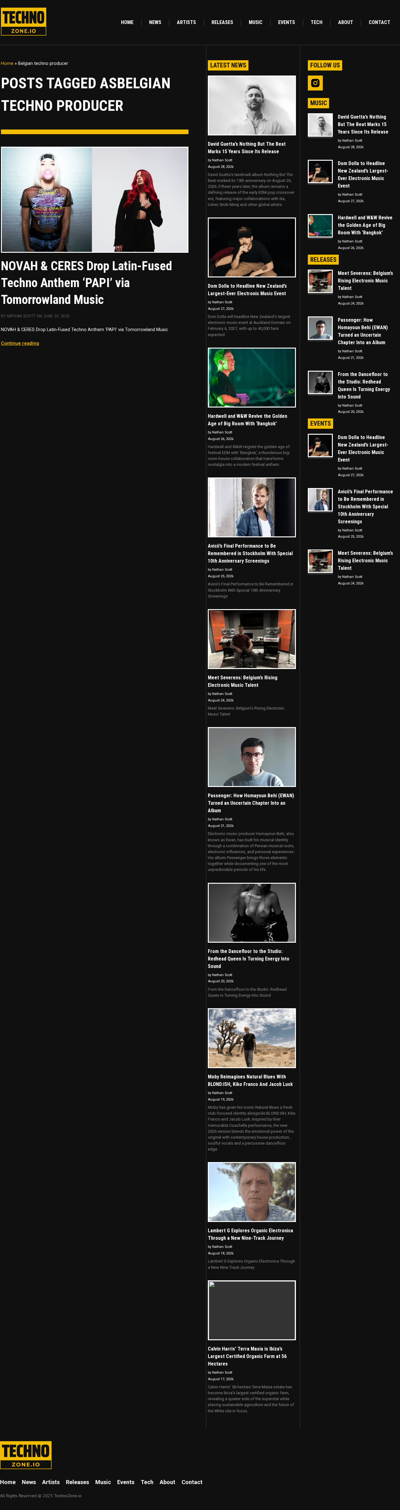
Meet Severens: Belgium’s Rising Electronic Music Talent (243, 681)
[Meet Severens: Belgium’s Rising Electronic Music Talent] (252, 639)
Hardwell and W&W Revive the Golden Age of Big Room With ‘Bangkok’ (247, 420)
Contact (379, 22)
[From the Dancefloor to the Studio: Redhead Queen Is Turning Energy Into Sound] (252, 913)
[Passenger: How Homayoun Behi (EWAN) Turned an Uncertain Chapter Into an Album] (252, 757)
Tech (316, 22)
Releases (222, 22)
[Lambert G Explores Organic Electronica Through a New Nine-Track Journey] (252, 1192)
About (345, 22)
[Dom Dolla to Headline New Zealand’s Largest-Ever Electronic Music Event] (252, 247)
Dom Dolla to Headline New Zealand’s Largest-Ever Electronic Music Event (247, 289)
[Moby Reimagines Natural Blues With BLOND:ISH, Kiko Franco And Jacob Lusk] (252, 1038)
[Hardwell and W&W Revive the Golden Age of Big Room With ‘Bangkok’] (252, 378)
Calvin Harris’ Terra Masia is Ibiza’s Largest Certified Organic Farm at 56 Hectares (247, 1356)
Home (127, 22)
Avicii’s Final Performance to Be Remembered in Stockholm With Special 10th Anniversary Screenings (250, 553)
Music (255, 22)
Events (286, 22)
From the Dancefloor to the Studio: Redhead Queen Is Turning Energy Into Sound (248, 958)
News (155, 22)
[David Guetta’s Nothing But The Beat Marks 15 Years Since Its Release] (252, 105)
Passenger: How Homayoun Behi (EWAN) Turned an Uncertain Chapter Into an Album (251, 803)
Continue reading (20, 343)
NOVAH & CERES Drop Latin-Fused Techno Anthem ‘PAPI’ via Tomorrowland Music (86, 283)
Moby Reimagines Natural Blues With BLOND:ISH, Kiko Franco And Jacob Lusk (250, 1080)
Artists (186, 22)
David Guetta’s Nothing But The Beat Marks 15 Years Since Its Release (247, 147)
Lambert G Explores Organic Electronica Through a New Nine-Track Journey (250, 1234)
